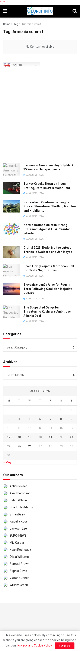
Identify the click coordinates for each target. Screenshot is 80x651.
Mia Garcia (17, 542)
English (16, 65)
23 (71, 437)
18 (19, 437)
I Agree (64, 645)
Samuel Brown (19, 563)
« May (7, 462)
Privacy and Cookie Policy (34, 645)
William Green (19, 585)
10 (8, 428)
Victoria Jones (19, 578)
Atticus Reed (19, 486)
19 (29, 437)
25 (19, 446)
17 (8, 437)
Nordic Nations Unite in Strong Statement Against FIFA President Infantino (47, 229)
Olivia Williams (19, 556)
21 (50, 437)
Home (6, 24)
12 (29, 428)
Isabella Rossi (19, 521)
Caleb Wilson (18, 500)
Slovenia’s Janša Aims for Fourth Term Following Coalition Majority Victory (47, 289)
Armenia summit (31, 24)
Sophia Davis (18, 571)
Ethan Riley (17, 514)
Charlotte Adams (21, 507)
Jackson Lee (18, 528)
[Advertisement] (40, 115)
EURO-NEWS (18, 535)
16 (71, 428)
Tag (15, 24)
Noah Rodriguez (20, 549)
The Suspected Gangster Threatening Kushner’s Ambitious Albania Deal (47, 311)
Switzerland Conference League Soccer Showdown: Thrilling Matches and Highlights (49, 206)
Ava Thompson (20, 493)
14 (50, 428)
